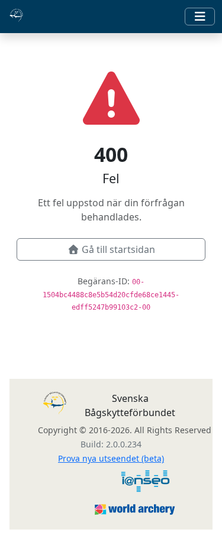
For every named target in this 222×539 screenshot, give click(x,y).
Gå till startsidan (118, 249)
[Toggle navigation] (200, 16)
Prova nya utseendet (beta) (111, 458)
